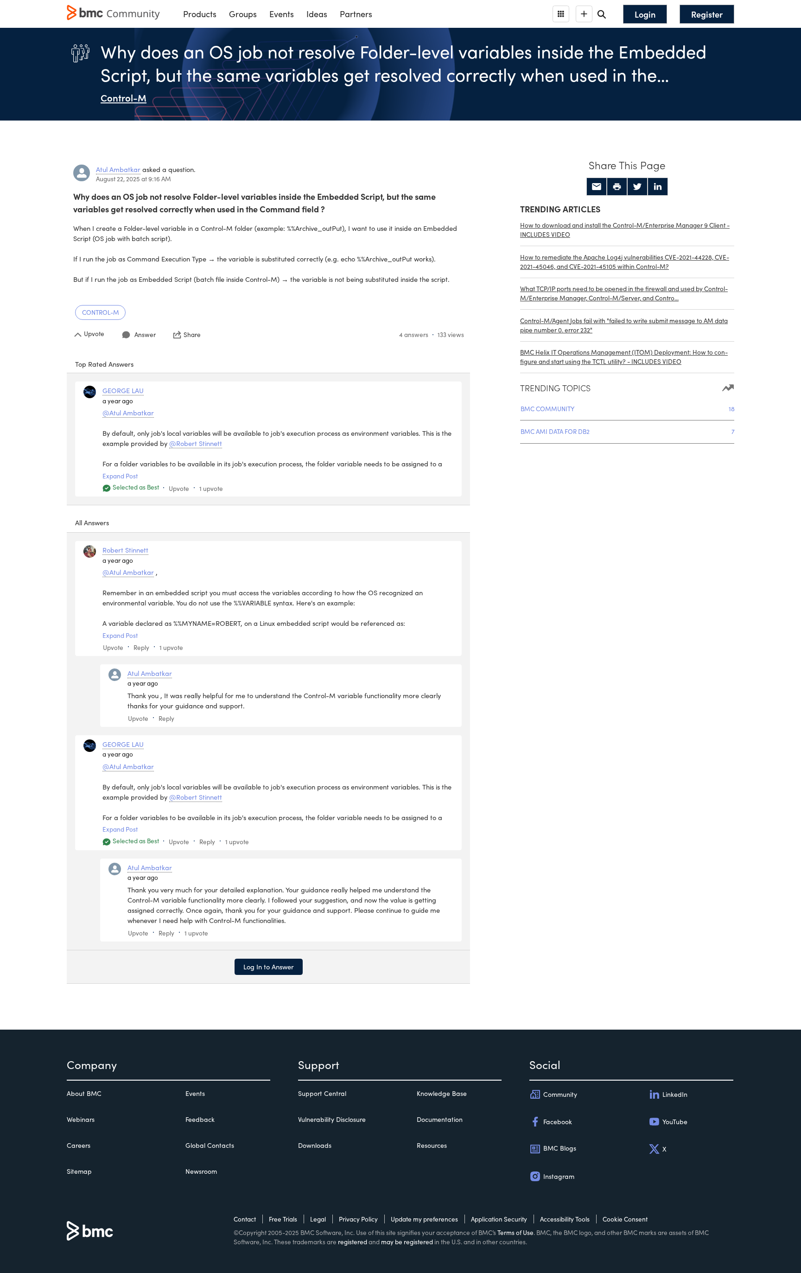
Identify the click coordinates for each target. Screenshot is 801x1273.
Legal (318, 1219)
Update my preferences (424, 1219)
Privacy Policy (358, 1219)
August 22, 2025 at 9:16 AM (133, 178)
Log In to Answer (268, 966)
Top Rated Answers (104, 364)
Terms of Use (515, 1232)
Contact (245, 1219)
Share (192, 335)
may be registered (407, 1241)
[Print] (617, 187)
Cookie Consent (625, 1219)
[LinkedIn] (658, 187)
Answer (145, 334)
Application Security (499, 1219)
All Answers (92, 522)
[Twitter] (637, 187)
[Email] (596, 187)
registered (352, 1241)
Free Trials (283, 1219)
